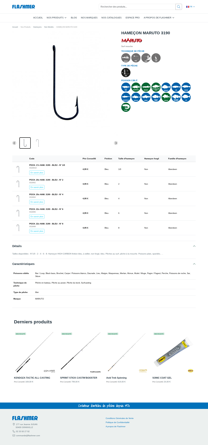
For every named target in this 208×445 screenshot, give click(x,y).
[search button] (178, 7)
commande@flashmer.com (28, 435)
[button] (25, 143)
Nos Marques (89, 17)
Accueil (38, 17)
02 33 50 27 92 (22, 431)
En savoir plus (37, 172)
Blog (74, 17)
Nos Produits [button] (55, 17)
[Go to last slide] (14, 143)
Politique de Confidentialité (117, 422)
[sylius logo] (23, 6)
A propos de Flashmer (116, 426)
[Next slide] (116, 143)
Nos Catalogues (111, 17)
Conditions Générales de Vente (120, 418)
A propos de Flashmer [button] (157, 17)
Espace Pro (133, 17)
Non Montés (49, 27)
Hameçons (37, 27)
